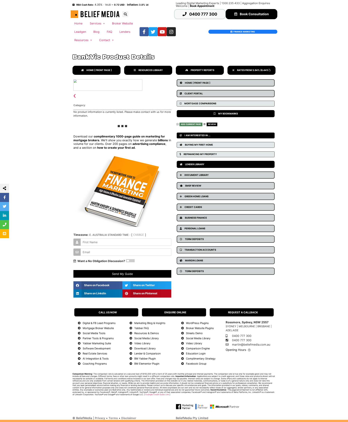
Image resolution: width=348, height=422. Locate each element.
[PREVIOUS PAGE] (73, 4)
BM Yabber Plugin (145, 358)
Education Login (196, 353)
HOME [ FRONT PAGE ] (99, 70)
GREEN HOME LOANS (196, 196)
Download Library (145, 348)
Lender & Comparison (147, 353)
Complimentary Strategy (201, 358)
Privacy (100, 418)
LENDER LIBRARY (194, 164)
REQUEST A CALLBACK (243, 312)
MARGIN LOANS (194, 260)
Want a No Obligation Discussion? (100, 261)
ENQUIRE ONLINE (175, 312)
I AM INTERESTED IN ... (197, 135)
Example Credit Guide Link (157, 394)
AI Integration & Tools (96, 358)
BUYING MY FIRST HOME (199, 144)
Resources (81, 40)
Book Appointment (202, 6)
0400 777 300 (203, 14)
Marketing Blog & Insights (149, 323)
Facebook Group (196, 363)
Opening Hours (236, 350)
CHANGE (138, 235)
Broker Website (122, 23)
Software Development (97, 348)
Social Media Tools (94, 333)
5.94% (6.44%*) (159, 46)
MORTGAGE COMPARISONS (200, 103)
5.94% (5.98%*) (249, 302)
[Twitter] (153, 31)
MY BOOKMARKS (228, 113)
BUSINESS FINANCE (196, 217)
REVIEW (212, 124)
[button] (125, 14)
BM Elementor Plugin (146, 363)
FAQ (109, 32)
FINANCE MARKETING (243, 31)
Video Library (142, 343)
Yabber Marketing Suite (97, 343)
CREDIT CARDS (193, 207)
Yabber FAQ (141, 328)
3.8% (142, 4)
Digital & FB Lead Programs (99, 323)
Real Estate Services (95, 353)
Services (95, 23)
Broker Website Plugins (200, 328)
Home (78, 23)
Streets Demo (194, 333)
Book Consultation (254, 14)
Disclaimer (128, 418)
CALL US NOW (108, 312)
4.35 (97, 4)
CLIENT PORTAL (194, 93)
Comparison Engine (198, 348)
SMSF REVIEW (193, 185)
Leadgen (80, 32)
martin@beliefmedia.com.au (251, 344)
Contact (104, 40)
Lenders (124, 32)
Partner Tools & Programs (98, 338)
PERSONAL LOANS (195, 228)
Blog (96, 32)
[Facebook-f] (144, 31)
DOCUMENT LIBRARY (197, 175)
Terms (113, 418)
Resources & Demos (146, 333)
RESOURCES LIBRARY (150, 70)
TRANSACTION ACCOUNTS (200, 249)
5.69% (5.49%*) (124, 46)
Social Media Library (146, 338)
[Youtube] (162, 31)
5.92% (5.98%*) (241, 46)
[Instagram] (171, 31)
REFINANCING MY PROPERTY (200, 154)
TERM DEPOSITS (194, 239)
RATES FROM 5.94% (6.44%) (253, 70)
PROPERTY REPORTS (202, 70)
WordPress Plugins (197, 323)
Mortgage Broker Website (98, 328)
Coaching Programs (95, 363)
